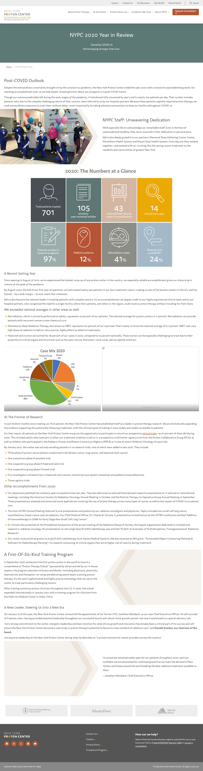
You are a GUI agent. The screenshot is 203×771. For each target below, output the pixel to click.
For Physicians (143, 3)
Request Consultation (185, 11)
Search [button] (196, 3)
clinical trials (149, 433)
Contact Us (128, 3)
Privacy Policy (92, 744)
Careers (114, 3)
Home (9, 66)
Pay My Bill (159, 3)
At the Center (99, 12)
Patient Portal (175, 3)
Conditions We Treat (141, 12)
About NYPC (161, 12)
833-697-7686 (175, 742)
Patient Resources (118, 12)
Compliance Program (96, 750)
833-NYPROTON (161, 742)
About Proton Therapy (78, 12)
